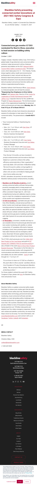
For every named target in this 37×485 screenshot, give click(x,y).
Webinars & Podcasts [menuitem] (18, 420)
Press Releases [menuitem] (18, 449)
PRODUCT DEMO (18, 462)
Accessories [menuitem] (18, 402)
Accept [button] (19, 481)
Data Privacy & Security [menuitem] (18, 451)
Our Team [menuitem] (18, 438)
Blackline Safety (7, 23)
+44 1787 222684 (18, 371)
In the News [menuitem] (18, 446)
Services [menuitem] (18, 392)
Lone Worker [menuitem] (18, 400)
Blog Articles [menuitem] (18, 413)
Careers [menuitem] (18, 436)
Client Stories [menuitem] (19, 426)
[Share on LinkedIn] (13, 40)
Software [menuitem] (18, 390)
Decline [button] (27, 481)
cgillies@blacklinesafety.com (10, 342)
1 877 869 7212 (18, 362)
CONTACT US (18, 457)
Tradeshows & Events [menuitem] (18, 418)
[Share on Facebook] (16, 40)
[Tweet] (20, 40)
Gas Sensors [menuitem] (19, 405)
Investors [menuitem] (18, 441)
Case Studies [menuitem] (18, 423)
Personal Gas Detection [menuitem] (18, 395)
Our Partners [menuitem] (18, 444)
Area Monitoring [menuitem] (18, 397)
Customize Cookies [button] (11, 481)
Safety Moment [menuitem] (18, 415)
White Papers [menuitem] (18, 428)
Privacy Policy (28, 473)
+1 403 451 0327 (18, 376)
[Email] (24, 40)
